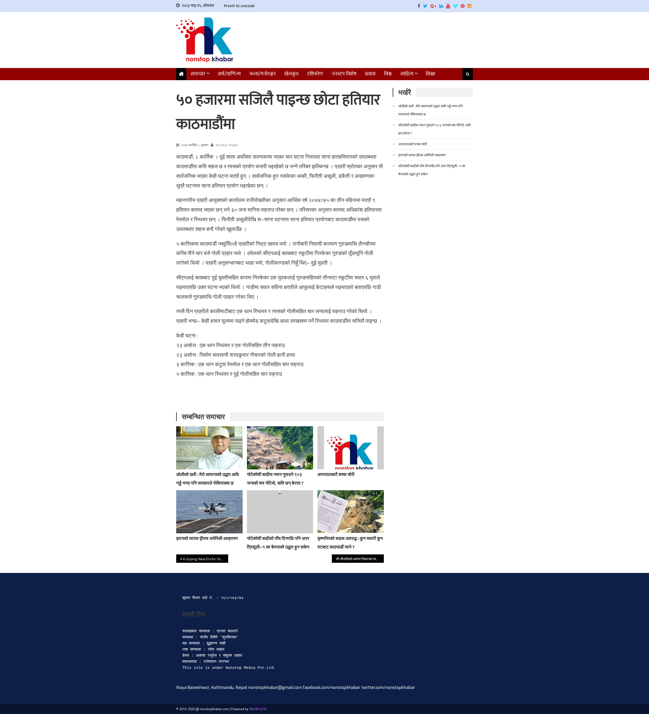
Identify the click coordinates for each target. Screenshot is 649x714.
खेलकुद (291, 73)
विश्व (388, 73)
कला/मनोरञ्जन (262, 73)
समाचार (198, 73)
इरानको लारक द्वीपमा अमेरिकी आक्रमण (207, 538)
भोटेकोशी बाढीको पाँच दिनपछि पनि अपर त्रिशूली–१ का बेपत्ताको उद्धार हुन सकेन (431, 170)
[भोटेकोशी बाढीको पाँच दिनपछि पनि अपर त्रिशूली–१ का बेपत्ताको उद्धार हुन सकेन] (280, 511)
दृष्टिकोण (315, 73)
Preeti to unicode (239, 5)
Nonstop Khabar (226, 144)
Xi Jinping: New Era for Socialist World (205, 559)
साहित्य (406, 73)
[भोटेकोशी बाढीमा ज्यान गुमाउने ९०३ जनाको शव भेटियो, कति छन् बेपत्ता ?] (280, 447)
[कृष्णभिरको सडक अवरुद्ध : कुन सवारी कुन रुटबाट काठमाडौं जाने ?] (350, 511)
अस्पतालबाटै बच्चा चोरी (335, 474)
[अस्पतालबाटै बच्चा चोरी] (350, 453)
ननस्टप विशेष (344, 73)
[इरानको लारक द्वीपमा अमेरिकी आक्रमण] (209, 511)
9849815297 (258, 708)
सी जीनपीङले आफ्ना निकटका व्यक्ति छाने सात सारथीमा (360, 559)
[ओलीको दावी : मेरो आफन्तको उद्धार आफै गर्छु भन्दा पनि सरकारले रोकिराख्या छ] (209, 447)
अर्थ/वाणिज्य (229, 73)
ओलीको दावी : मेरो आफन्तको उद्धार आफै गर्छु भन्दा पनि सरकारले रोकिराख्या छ (430, 110)
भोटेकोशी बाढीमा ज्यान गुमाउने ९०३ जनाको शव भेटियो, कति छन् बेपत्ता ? (434, 129)
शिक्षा (430, 73)
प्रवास (370, 73)
